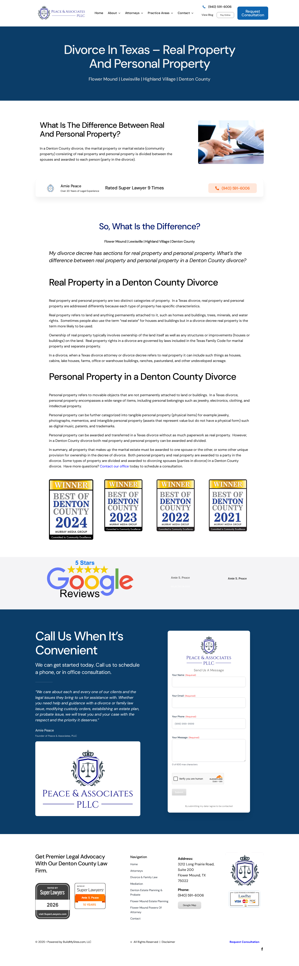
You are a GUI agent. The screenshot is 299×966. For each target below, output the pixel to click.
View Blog (207, 15)
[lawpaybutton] (244, 892)
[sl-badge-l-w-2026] (52, 884)
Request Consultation (244, 942)
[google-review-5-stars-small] (90, 562)
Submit (179, 792)
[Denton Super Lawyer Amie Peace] (90, 884)
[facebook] (262, 949)
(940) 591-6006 (191, 895)
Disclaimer (168, 942)
